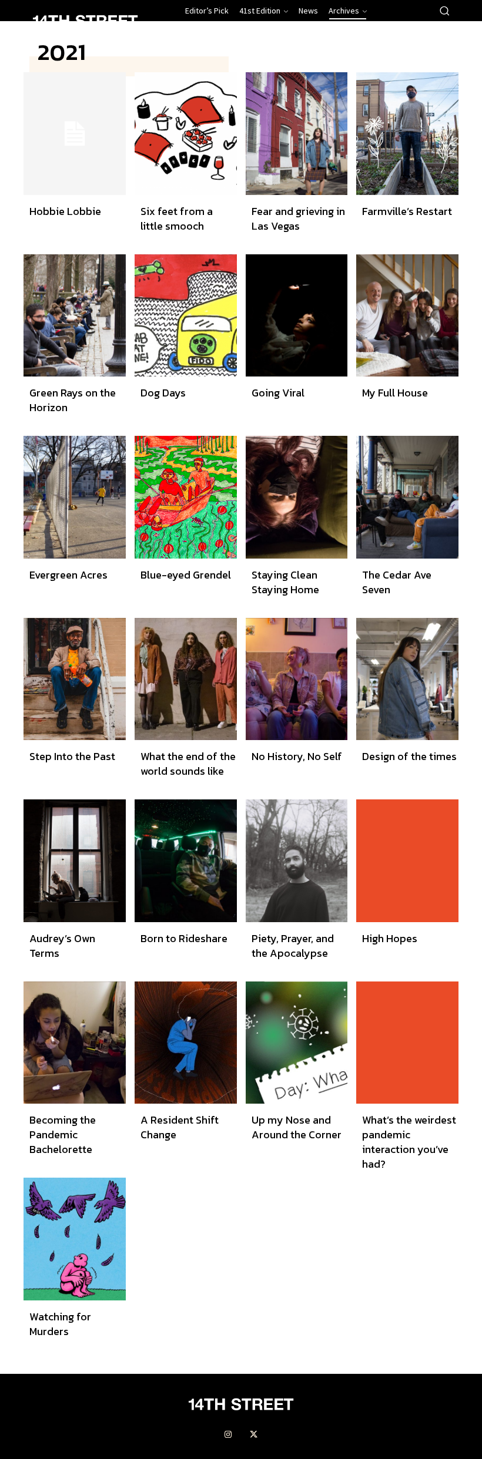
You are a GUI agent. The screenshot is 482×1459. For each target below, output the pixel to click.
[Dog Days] (186, 315)
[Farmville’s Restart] (407, 133)
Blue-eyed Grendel (185, 575)
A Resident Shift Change (179, 1127)
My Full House (395, 393)
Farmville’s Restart (407, 211)
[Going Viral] (297, 315)
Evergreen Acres (68, 575)
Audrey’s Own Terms (62, 945)
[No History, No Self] (297, 679)
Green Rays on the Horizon (72, 400)
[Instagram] (228, 1435)
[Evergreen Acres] (75, 497)
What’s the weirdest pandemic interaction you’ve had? (409, 1142)
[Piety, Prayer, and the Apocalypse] (297, 860)
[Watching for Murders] (75, 1239)
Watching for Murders (60, 1324)
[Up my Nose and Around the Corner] (297, 1042)
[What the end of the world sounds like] (186, 679)
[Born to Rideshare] (186, 860)
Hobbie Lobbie (65, 211)
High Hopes (389, 938)
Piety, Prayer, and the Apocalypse (293, 945)
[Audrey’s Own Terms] (75, 860)
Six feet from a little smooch (176, 218)
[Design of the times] (407, 679)
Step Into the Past (72, 756)
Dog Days (163, 393)
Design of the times (409, 756)
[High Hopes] (407, 860)
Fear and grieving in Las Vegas (298, 218)
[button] (444, 10)
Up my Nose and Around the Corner (297, 1127)
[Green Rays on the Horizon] (75, 315)
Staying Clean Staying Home (285, 582)
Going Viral (278, 393)
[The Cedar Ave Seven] (407, 497)
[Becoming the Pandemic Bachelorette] (75, 1042)
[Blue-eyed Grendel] (186, 497)
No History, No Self (297, 756)
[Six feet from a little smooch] (186, 133)
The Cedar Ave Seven (396, 582)
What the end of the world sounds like (188, 763)
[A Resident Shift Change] (186, 1042)
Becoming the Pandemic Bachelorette (62, 1134)
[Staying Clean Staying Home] (297, 497)
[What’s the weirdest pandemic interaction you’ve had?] (407, 1042)
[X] (254, 1435)
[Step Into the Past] (75, 679)
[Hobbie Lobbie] (75, 133)
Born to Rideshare (183, 938)
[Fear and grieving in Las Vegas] (297, 133)
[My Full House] (407, 315)
